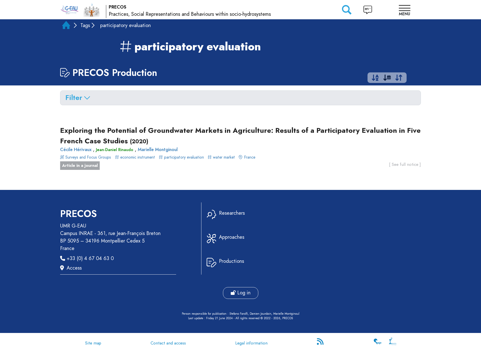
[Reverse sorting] (399, 78)
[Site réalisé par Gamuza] (392, 342)
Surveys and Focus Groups (87, 157)
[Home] (66, 26)
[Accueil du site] (91, 9)
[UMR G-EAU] (69, 10)
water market (224, 157)
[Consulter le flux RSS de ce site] (320, 342)
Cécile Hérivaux (75, 149)
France (249, 157)
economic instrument (137, 157)
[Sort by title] (375, 78)
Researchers (232, 213)
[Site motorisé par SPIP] (377, 342)
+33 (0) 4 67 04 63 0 (90, 258)
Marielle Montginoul (158, 149)
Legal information (251, 343)
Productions (231, 261)
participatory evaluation (184, 157)
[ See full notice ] (405, 164)
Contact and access (168, 343)
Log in (243, 292)
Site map (93, 343)
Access (74, 268)
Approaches (231, 237)
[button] (404, 11)
